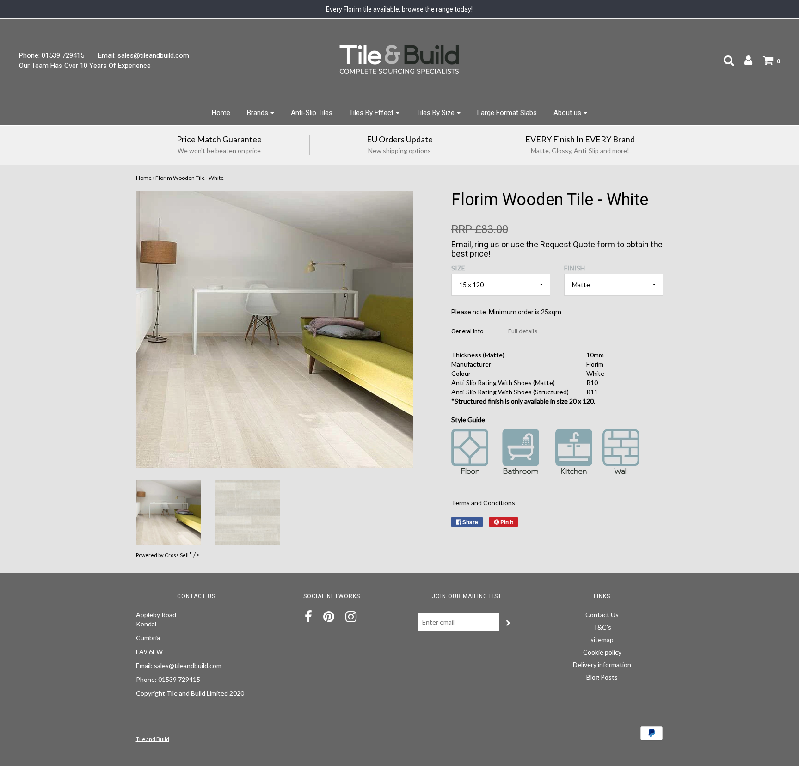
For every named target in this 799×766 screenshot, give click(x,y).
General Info (467, 331)
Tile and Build (152, 738)
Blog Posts (602, 677)
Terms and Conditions (483, 503)
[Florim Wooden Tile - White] (168, 511)
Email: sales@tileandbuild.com (143, 55)
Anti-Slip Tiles (311, 113)
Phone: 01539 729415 (51, 55)
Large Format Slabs (507, 113)
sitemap (602, 639)
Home (221, 113)
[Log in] (743, 60)
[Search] (724, 60)
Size (458, 268)
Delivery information (602, 664)
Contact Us (602, 615)
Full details (522, 331)
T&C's (602, 627)
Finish (574, 268)
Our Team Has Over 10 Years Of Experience (85, 65)
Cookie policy (602, 652)
